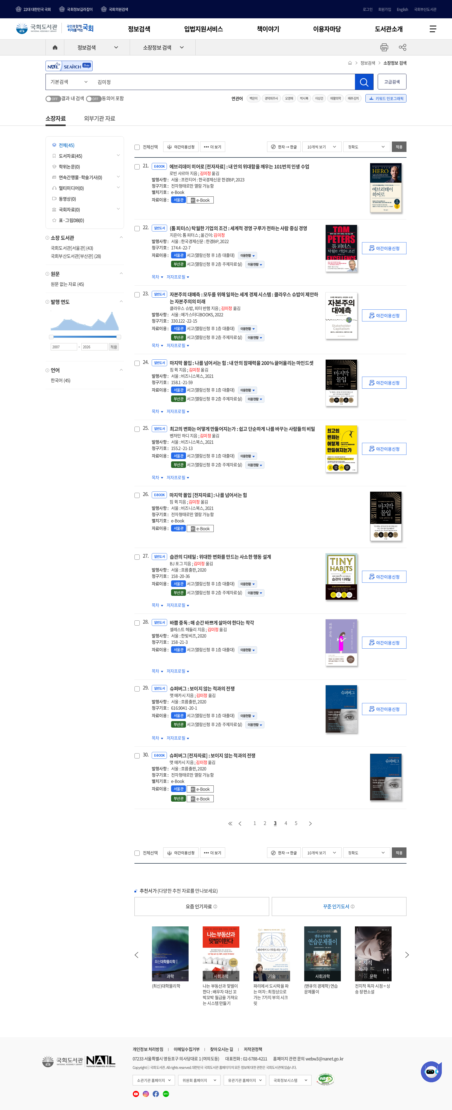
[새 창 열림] (326, 1079)
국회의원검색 (118, 9)
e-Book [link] (203, 200)
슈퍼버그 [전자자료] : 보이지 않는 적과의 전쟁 (212, 758)
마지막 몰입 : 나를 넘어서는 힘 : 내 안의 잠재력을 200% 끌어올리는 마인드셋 (241, 366)
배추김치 (353, 98)
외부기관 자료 (99, 118)
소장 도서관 (62, 237)
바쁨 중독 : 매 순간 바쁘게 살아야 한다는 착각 (212, 625)
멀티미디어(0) (71, 188)
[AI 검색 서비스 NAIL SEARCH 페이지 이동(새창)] (69, 66)
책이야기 (268, 28)
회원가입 (384, 9)
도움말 (215, 906)
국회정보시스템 (285, 1080)
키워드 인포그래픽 (390, 98)
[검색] (364, 82)
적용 (399, 146)
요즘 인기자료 (199, 906)
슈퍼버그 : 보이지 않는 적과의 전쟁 (202, 691)
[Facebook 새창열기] (156, 1092)
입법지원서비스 (203, 28)
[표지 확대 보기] (385, 188)
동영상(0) (67, 198)
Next (407, 955)
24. (145, 362)
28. (145, 621)
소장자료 (56, 118)
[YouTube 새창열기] (136, 1092)
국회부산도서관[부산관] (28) (76, 256)
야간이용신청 (184, 146)
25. (145, 428)
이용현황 (245, 255)
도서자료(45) (70, 155)
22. (145, 227)
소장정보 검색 (157, 47)
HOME (55, 47)
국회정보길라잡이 (80, 9)
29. (145, 687)
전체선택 (150, 146)
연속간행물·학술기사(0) (80, 177)
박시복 (304, 98)
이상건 (319, 98)
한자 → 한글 (287, 146)
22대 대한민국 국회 (37, 9)
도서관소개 (389, 28)
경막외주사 (271, 98)
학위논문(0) (69, 166)
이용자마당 (327, 28)
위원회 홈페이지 (195, 1080)
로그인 (367, 9)
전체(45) (66, 145)
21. (145, 165)
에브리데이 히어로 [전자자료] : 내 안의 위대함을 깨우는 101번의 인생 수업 (239, 169)
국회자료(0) (69, 209)
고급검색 (392, 81)
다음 (311, 824)
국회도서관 (37, 28)
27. (145, 555)
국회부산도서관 (425, 9)
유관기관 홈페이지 (242, 1080)
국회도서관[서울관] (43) (72, 248)
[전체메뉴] (433, 29)
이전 (240, 824)
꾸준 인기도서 (336, 906)
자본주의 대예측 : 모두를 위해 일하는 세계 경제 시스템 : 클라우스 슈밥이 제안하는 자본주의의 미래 (244, 301)
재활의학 (335, 98)
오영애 (289, 98)
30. (145, 754)
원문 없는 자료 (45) (67, 284)
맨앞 (230, 824)
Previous (136, 955)
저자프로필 (176, 277)
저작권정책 (253, 1049)
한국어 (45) (61, 380)
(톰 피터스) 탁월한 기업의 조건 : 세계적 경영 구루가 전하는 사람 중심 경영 (238, 231)
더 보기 (215, 146)
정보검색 (139, 28)
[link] (384, 248)
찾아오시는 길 (221, 1049)
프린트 (384, 47)
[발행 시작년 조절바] (51, 337)
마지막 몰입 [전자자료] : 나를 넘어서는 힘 (208, 498)
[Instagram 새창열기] (146, 1092)
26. (145, 494)
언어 (55, 370)
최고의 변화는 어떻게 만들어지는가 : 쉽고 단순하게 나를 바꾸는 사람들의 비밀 (242, 432)
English (402, 9)
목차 (157, 277)
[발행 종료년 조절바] (118, 337)
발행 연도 (60, 301)
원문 (55, 274)
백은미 (254, 98)
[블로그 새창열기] (166, 1092)
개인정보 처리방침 (148, 1049)
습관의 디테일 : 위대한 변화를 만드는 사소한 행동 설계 (220, 560)
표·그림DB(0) (71, 220)
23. (145, 293)
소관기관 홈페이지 (151, 1080)
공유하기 (402, 47)
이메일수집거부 (187, 1049)
